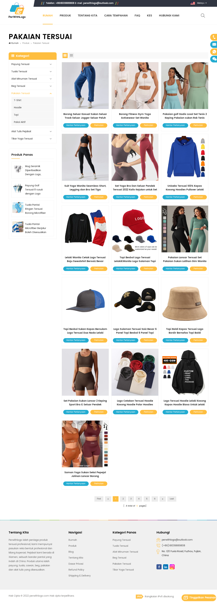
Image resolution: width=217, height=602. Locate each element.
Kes (149, 16)
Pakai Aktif (19, 122)
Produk (65, 16)
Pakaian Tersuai (20, 93)
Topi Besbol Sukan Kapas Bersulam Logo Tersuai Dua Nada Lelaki (85, 331)
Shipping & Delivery (79, 576)
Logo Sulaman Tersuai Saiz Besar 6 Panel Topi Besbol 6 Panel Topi (135, 331)
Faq (137, 16)
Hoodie (18, 108)
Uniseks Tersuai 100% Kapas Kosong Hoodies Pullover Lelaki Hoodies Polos (185, 188)
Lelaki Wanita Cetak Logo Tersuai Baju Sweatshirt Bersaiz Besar (85, 259)
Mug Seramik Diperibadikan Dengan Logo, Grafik (33, 170)
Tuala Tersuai (19, 71)
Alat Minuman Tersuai (24, 79)
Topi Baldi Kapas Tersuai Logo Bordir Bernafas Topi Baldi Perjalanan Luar (184, 331)
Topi (16, 115)
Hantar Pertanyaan (75, 125)
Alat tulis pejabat (21, 131)
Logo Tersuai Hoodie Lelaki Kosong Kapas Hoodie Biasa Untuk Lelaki (185, 403)
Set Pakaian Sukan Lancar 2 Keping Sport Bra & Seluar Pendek (85, 403)
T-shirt (17, 100)
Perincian (99, 125)
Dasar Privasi (75, 564)
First (99, 498)
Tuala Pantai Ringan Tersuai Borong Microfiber (35, 209)
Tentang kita (87, 16)
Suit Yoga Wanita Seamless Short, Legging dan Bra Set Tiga (85, 188)
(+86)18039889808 (173, 546)
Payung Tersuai (20, 64)
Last (172, 498)
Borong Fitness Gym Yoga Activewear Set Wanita (135, 116)
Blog (71, 552)
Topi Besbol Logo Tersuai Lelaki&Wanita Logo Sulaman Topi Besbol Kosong (135, 259)
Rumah (48, 16)
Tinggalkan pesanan (202, 598)
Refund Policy (76, 570)
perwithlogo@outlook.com (98, 3)
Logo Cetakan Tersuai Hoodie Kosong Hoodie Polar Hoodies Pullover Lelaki (135, 403)
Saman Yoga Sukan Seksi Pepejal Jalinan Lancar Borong (85, 474)
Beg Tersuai (18, 86)
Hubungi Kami (169, 16)
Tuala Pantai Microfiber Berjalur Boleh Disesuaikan (35, 228)
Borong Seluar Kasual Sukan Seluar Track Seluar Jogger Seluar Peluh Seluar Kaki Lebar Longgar (85, 116)
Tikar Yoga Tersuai (22, 139)
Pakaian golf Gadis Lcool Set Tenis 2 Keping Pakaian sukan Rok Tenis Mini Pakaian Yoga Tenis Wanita (185, 116)
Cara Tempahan (116, 16)
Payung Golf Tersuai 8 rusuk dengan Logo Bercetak (34, 190)
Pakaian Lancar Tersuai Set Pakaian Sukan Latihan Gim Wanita (184, 259)
